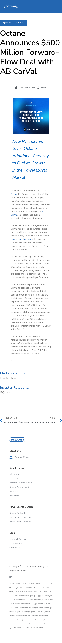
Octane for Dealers (18, 513)
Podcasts (14, 491)
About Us (13, 478)
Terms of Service (17, 539)
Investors (14, 495)
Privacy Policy (16, 543)
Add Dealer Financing (20, 517)
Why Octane (15, 474)
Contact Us (14, 547)
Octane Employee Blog (20, 487)
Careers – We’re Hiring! (20, 482)
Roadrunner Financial (20, 521)
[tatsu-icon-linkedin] (10, 577)
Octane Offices (22, 457)
